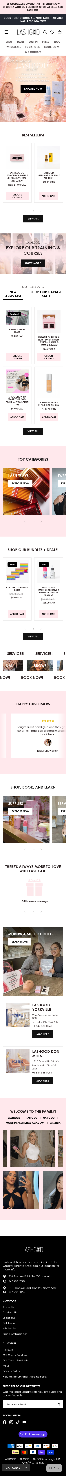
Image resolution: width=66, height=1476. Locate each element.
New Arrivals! (13, 294)
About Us (8, 1307)
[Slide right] (41, 211)
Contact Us (10, 1312)
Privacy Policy (11, 1371)
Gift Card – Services (15, 1355)
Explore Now (33, 88)
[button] (45, 32)
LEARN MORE (19, 941)
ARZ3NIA (55, 1122)
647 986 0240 (16, 1281)
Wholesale (9, 1328)
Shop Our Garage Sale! (46, 294)
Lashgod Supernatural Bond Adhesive (48, 175)
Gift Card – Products (15, 1360)
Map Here (42, 1034)
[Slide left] (25, 211)
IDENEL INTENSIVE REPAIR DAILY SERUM (48, 403)
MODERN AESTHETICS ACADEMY (25, 1122)
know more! (33, 263)
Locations (9, 1317)
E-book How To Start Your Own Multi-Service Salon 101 (17, 400)
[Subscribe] (59, 1404)
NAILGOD (49, 1117)
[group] (33, 89)
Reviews (8, 1349)
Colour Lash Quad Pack (17, 588)
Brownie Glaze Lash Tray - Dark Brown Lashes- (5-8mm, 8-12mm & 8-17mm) (49, 341)
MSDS (6, 1365)
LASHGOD (14, 1117)
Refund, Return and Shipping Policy (25, 1376)
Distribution (9, 1323)
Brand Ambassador (15, 1334)
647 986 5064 (16, 1292)
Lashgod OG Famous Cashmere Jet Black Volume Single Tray (17, 176)
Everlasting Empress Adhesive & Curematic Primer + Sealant (48, 591)
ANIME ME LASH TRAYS (17, 330)
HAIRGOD (31, 1117)
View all (32, 218)
